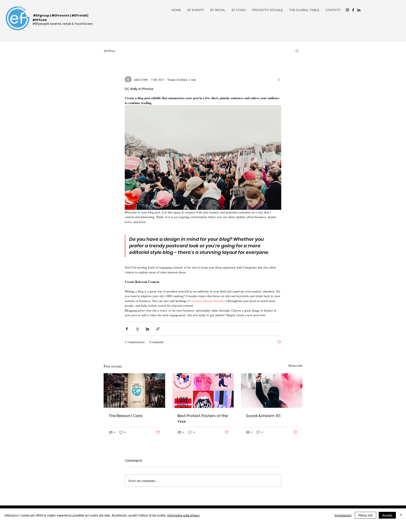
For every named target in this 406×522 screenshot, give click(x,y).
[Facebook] (353, 10)
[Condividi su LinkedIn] (147, 329)
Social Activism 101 (263, 415)
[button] (297, 50)
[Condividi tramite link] (158, 329)
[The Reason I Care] (134, 390)
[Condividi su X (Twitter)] (137, 329)
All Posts (109, 51)
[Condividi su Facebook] (127, 329)
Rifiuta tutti (365, 515)
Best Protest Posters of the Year (202, 418)
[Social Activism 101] (271, 390)
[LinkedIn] (359, 10)
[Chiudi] (400, 515)
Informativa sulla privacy (183, 515)
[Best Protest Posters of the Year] (203, 390)
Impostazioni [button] (343, 515)
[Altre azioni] (278, 79)
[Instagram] (347, 10)
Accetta (387, 515)
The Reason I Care (125, 415)
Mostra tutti (295, 365)
